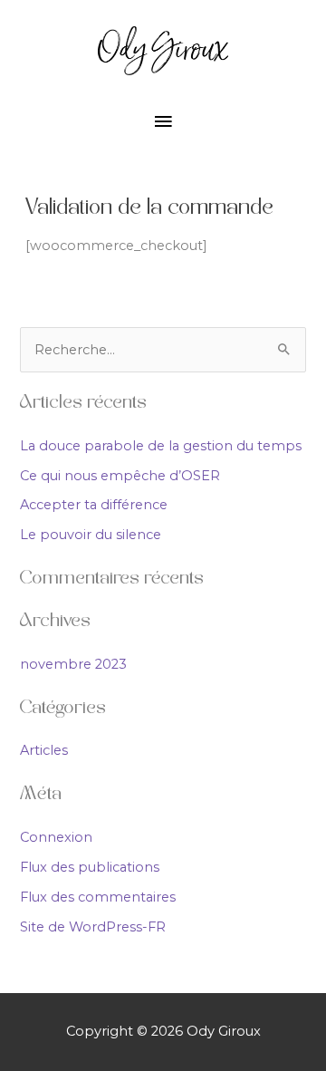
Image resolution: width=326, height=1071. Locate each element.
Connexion (56, 837)
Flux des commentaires (98, 897)
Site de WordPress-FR (93, 927)
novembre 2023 (73, 664)
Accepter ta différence (94, 505)
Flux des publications (89, 867)
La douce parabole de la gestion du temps (161, 446)
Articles (44, 750)
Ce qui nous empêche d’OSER (120, 476)
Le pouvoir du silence (90, 534)
